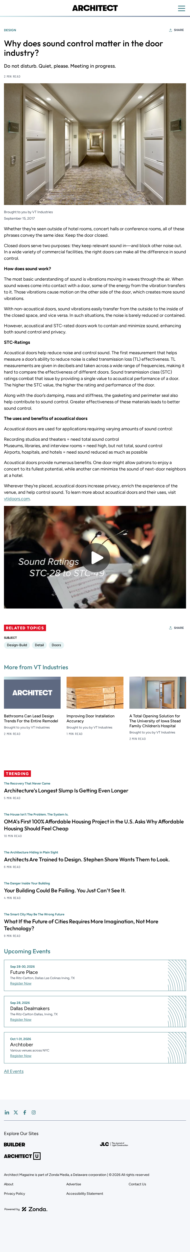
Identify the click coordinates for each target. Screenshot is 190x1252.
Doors (56, 645)
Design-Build (17, 645)
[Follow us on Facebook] (25, 1112)
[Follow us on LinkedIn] (7, 1112)
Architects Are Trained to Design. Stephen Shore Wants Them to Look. (87, 859)
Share (179, 30)
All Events (14, 1071)
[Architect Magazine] (95, 8)
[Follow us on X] (16, 1112)
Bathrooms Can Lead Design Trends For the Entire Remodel (31, 718)
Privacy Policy (14, 1194)
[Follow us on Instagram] (34, 1112)
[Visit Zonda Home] (26, 1209)
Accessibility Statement (84, 1194)
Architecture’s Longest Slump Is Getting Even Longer (66, 790)
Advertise (73, 1184)
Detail (39, 645)
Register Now (20, 983)
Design (10, 30)
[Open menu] (182, 8)
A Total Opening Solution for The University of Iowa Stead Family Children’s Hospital (155, 721)
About (8, 1184)
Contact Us (137, 1184)
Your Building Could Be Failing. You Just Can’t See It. (65, 890)
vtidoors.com (17, 498)
